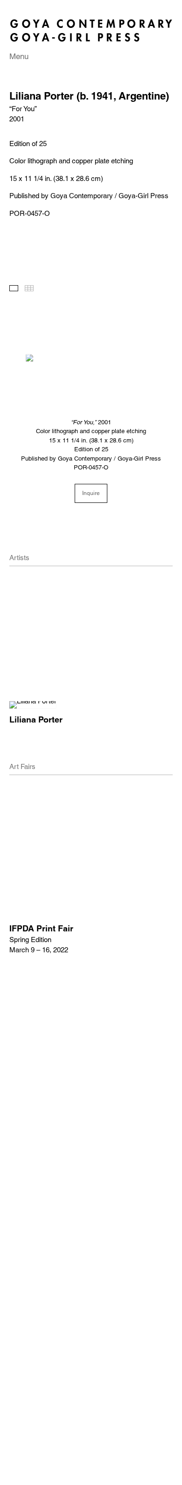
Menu (18, 56)
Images (13, 288)
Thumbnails (29, 288)
